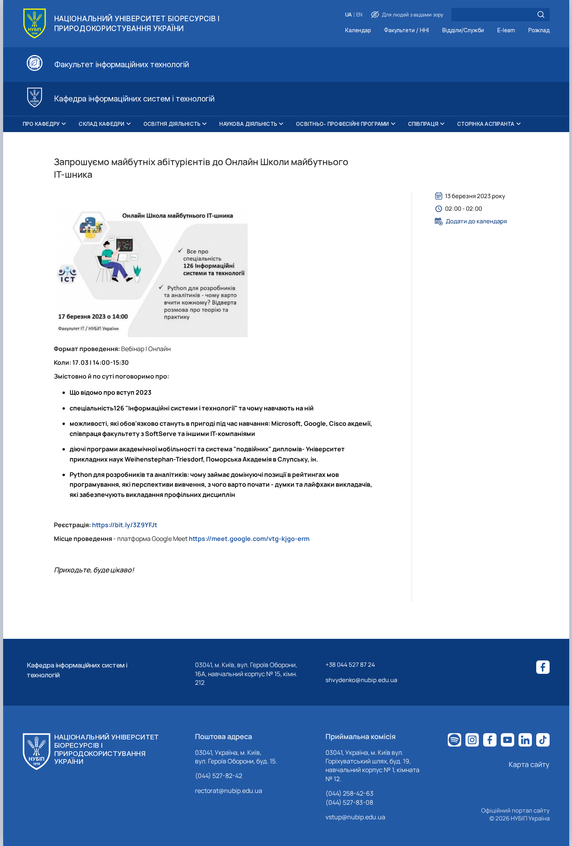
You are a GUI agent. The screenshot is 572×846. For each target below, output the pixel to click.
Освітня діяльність (172, 124)
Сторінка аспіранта (486, 124)
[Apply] (541, 14)
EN (359, 14)
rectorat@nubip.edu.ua (228, 790)
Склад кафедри (101, 124)
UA (348, 14)
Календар (358, 30)
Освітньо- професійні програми (342, 124)
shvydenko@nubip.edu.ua (361, 680)
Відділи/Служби (463, 30)
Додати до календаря (476, 221)
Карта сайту (529, 764)
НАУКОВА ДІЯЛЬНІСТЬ (248, 124)
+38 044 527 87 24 (350, 664)
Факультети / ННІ (406, 30)
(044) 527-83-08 (349, 802)
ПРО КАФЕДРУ (41, 124)
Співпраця (423, 124)
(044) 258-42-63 (349, 793)
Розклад (539, 30)
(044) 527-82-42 (218, 775)
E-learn (506, 30)
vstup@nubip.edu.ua (355, 817)
